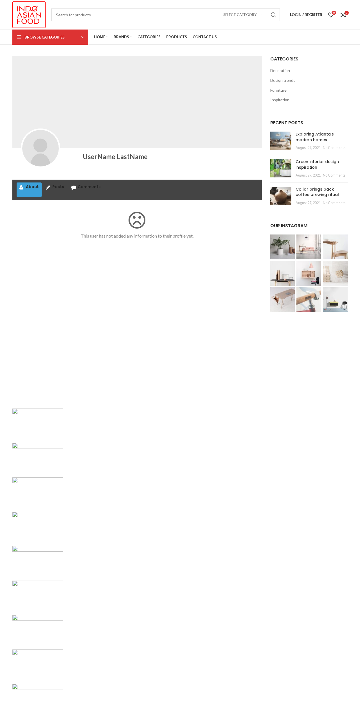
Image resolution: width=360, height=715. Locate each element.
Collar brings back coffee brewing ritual (317, 192)
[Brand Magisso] (37, 456)
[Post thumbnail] (280, 141)
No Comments (334, 148)
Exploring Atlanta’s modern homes (315, 137)
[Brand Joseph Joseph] (37, 559)
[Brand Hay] (37, 594)
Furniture (278, 90)
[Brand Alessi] (37, 697)
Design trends (282, 80)
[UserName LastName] (40, 148)
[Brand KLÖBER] (37, 525)
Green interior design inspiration (317, 164)
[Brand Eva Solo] (37, 662)
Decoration (280, 70)
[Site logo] (29, 14)
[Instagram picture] (282, 246)
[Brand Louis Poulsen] (37, 490)
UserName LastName (115, 156)
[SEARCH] (273, 14)
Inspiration (279, 99)
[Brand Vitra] (37, 421)
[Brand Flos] (37, 628)
